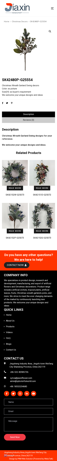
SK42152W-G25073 (15, 195)
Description (28, 114)
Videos (9, 332)
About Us (10, 320)
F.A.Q (8, 338)
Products (10, 326)
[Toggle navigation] (45, 8)
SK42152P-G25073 (15, 238)
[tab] (28, 114)
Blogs (8, 344)
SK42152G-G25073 (42, 238)
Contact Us (11, 350)
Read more (15, 188)
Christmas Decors (20, 21)
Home (6, 21)
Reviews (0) (28, 120)
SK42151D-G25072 (42, 195)
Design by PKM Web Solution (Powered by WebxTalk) (31, 459)
